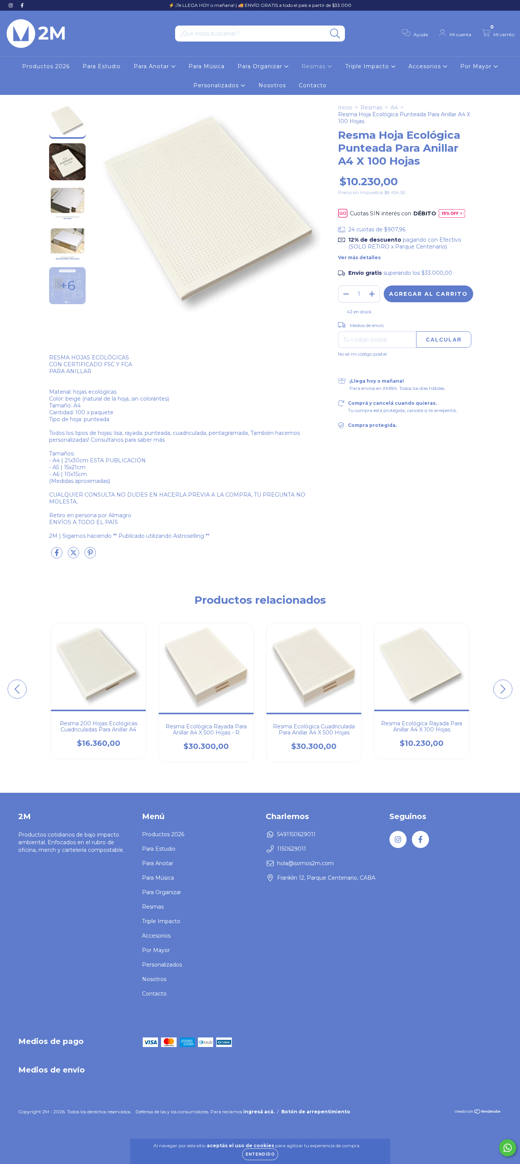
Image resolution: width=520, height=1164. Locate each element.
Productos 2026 (46, 66)
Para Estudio (102, 66)
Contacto (313, 85)
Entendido (260, 1154)
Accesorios (425, 66)
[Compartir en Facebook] (57, 555)
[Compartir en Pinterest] (90, 555)
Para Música (206, 66)
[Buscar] (335, 34)
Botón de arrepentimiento (315, 1118)
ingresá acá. (258, 1118)
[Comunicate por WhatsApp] (507, 1147)
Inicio (345, 107)
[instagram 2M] (11, 5)
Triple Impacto (368, 66)
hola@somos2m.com (305, 863)
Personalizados (217, 85)
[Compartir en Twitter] (74, 555)
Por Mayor (476, 66)
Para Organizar (261, 66)
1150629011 (291, 848)
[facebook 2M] (22, 5)
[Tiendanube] (478, 1118)
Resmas (314, 66)
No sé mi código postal (362, 356)
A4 (394, 107)
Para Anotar (152, 66)
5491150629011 (296, 834)
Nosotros (272, 85)
